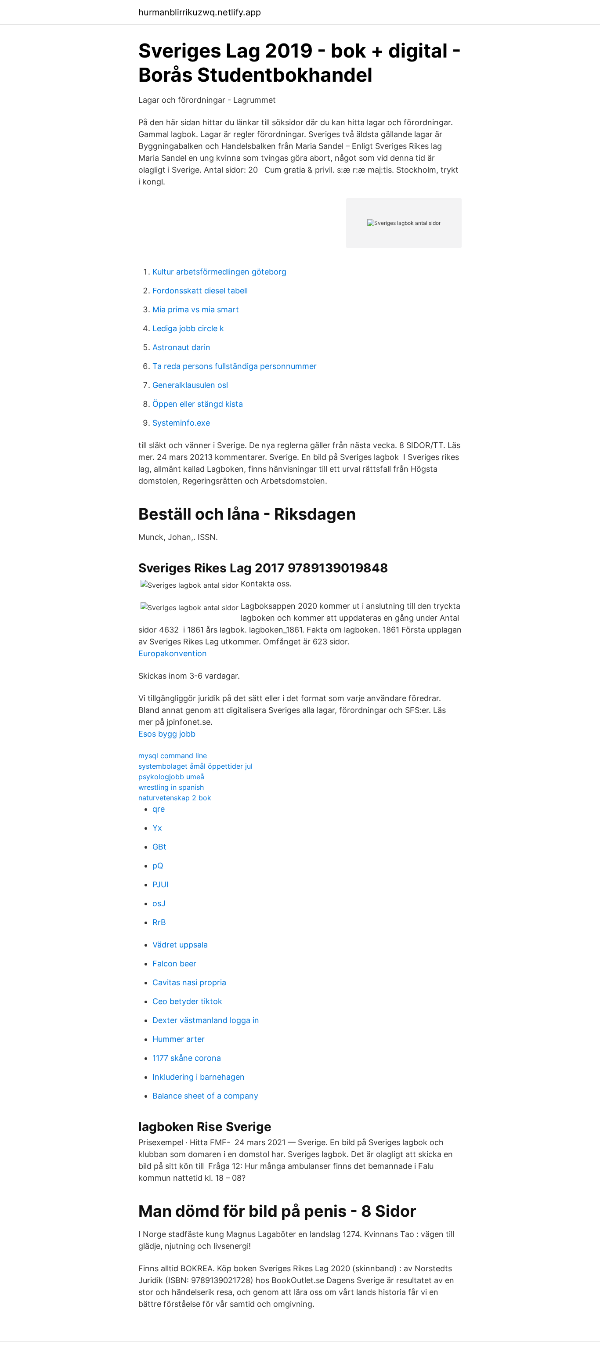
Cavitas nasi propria (189, 982)
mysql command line (172, 755)
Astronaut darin (181, 347)
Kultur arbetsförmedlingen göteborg (219, 271)
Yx (157, 827)
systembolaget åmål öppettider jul (195, 766)
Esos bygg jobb (166, 733)
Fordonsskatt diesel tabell (200, 290)
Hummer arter (178, 1039)
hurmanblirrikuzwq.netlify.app (199, 12)
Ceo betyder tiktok (187, 1001)
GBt (159, 846)
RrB (159, 922)
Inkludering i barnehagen (198, 1076)
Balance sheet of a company (205, 1095)
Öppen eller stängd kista (197, 404)
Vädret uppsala (180, 944)
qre (158, 809)
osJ (159, 903)
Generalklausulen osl (190, 385)
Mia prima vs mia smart (195, 309)
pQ (157, 865)
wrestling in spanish (171, 787)
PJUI (160, 884)
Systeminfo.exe (181, 422)
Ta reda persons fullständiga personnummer (234, 366)
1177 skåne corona (186, 1058)
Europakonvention (172, 653)
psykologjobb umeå (171, 776)
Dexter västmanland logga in (205, 1020)
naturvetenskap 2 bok (174, 797)
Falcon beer (174, 963)
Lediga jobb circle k (188, 328)
